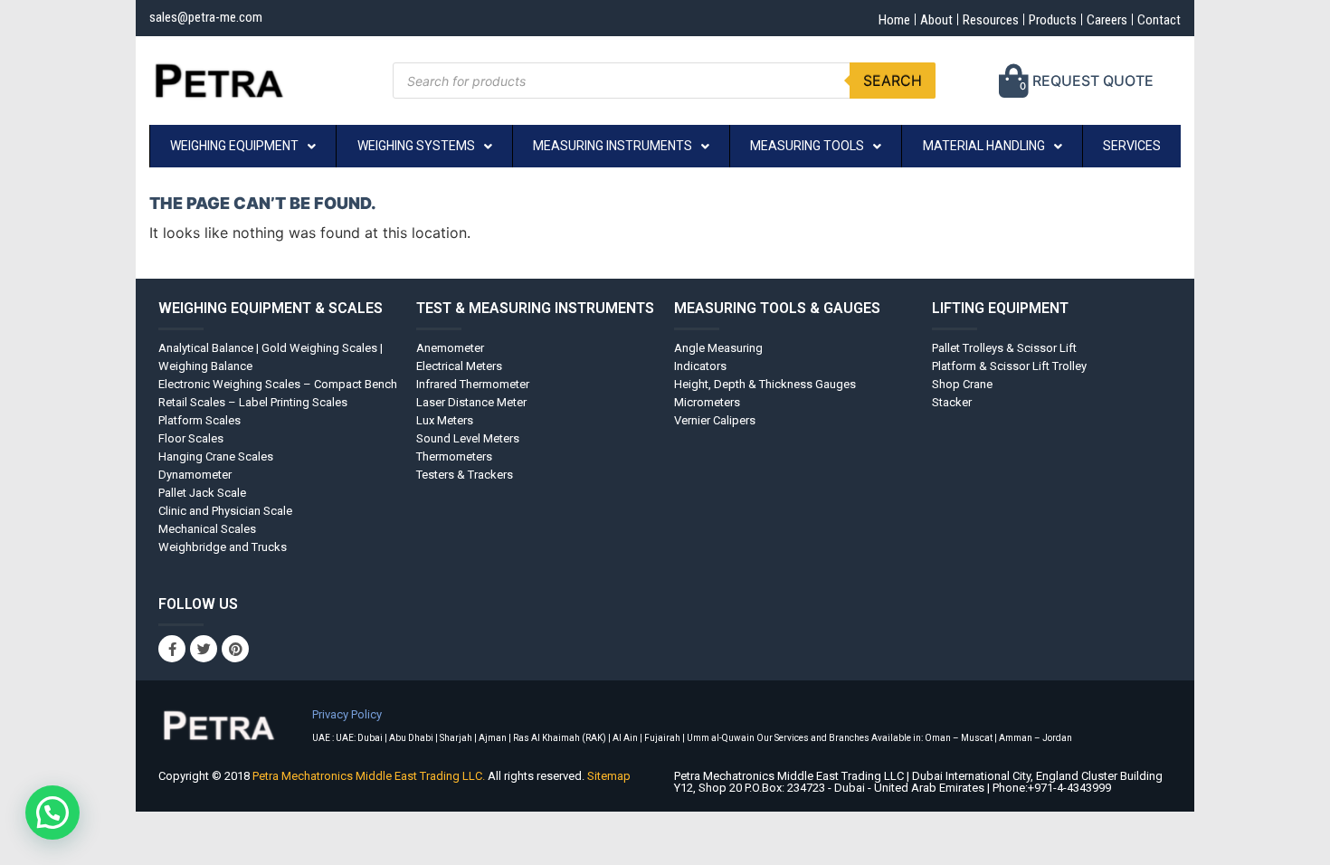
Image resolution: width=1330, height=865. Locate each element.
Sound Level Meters (467, 438)
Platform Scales (199, 420)
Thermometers (454, 456)
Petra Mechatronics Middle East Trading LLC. (370, 776)
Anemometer (450, 348)
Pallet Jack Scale (202, 492)
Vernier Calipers (714, 420)
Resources (991, 20)
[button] (52, 812)
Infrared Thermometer (472, 384)
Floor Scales (190, 438)
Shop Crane (962, 384)
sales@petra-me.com (205, 17)
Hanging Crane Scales (215, 456)
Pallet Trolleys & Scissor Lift (1004, 348)
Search (892, 80)
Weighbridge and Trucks (222, 547)
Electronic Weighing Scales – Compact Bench (277, 384)
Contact (1159, 20)
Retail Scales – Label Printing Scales (252, 402)
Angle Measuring (718, 348)
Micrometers (707, 402)
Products (1053, 20)
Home (894, 20)
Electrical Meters (459, 366)
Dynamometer (195, 474)
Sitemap (609, 776)
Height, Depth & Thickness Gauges (765, 384)
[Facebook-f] (171, 648)
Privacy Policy (347, 714)
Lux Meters (444, 420)
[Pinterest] (235, 648)
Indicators (700, 366)
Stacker (952, 402)
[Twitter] (203, 648)
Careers (1107, 20)
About (936, 20)
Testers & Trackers (464, 474)
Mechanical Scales (207, 529)
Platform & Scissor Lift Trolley (1009, 366)
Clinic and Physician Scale (225, 511)
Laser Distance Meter (471, 402)
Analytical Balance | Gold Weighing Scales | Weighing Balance (270, 357)
